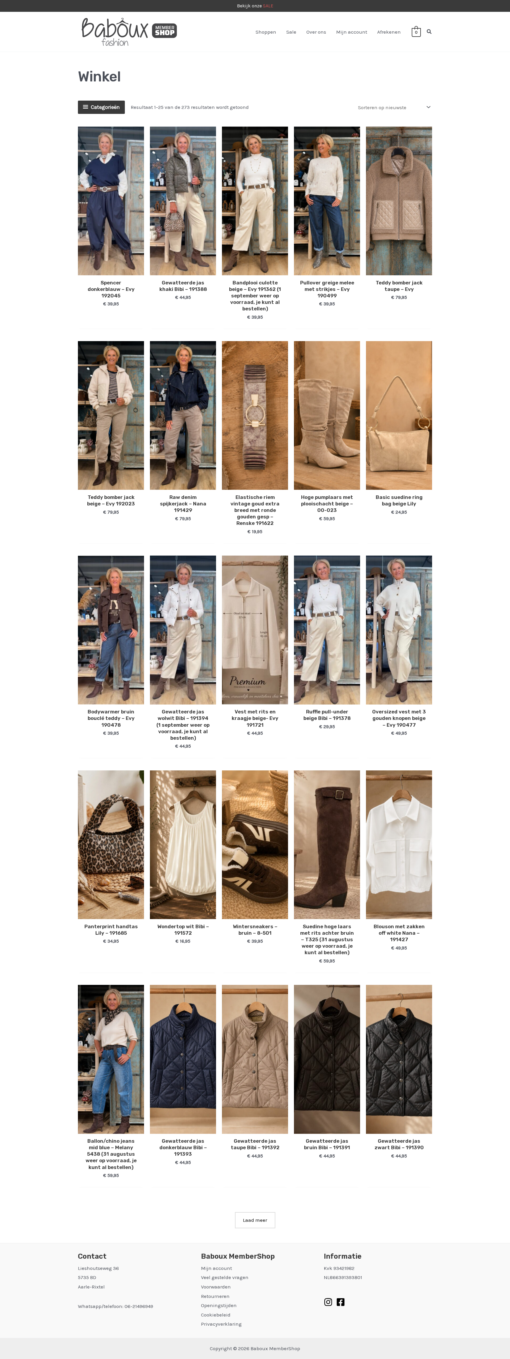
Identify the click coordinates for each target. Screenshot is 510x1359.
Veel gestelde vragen (225, 1277)
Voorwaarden (216, 1287)
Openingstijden (219, 1305)
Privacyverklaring (221, 1324)
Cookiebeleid (216, 1315)
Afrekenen (389, 32)
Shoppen (266, 32)
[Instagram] (328, 1302)
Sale (291, 32)
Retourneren (215, 1296)
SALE (268, 6)
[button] (429, 32)
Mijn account (351, 32)
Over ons (316, 32)
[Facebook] (340, 1302)
